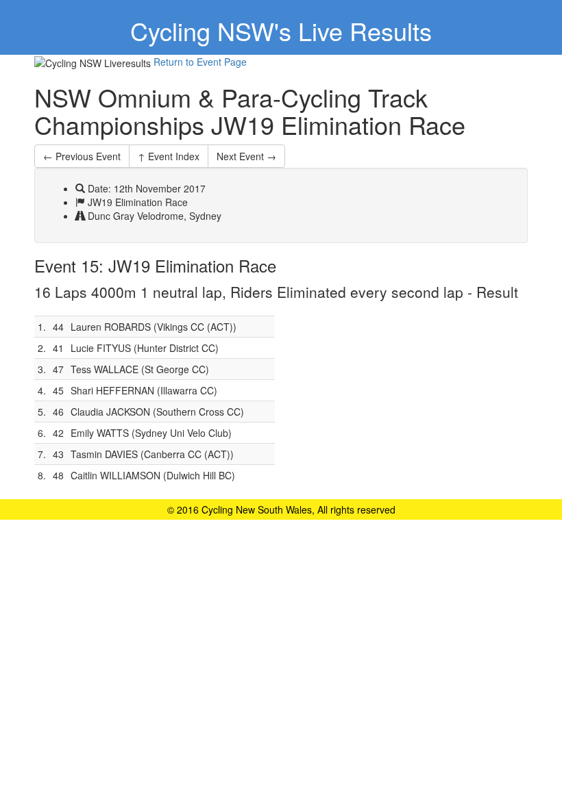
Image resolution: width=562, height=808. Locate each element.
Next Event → (246, 156)
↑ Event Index (168, 156)
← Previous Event (82, 156)
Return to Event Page (200, 61)
